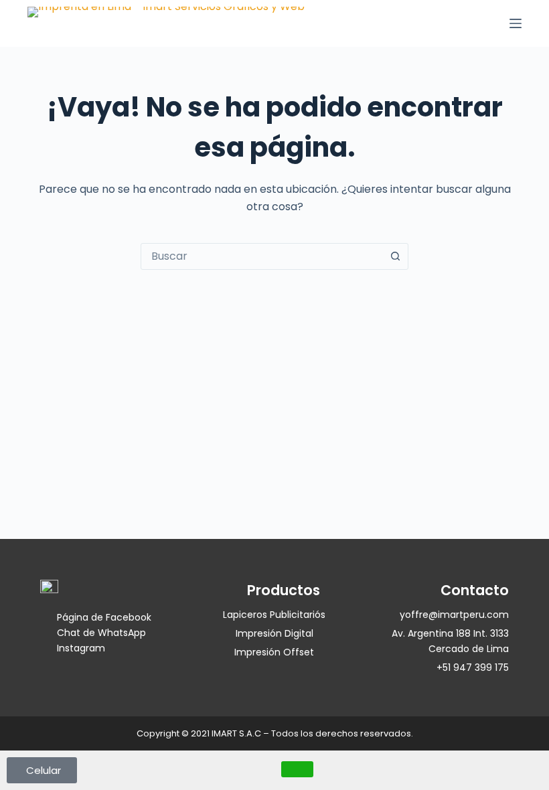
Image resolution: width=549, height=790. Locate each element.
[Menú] (515, 23)
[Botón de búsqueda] (395, 256)
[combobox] (261, 256)
